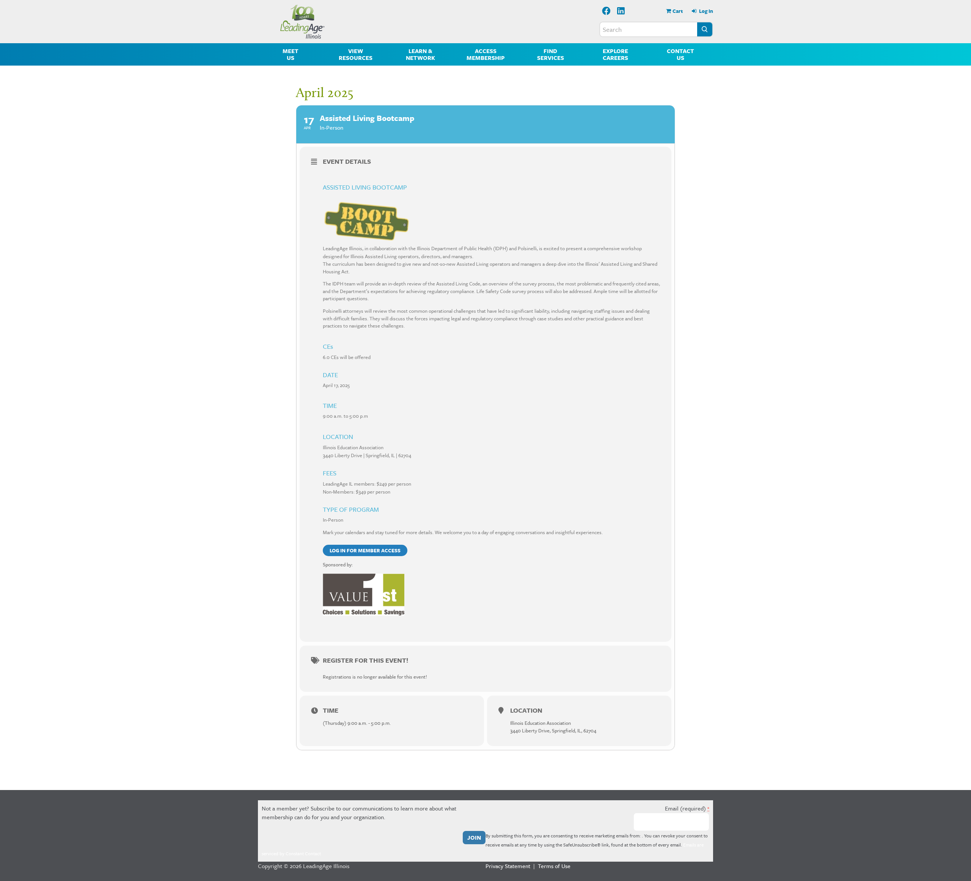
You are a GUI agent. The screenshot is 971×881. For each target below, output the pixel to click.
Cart (677, 11)
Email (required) (687, 808)
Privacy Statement (508, 866)
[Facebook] (606, 11)
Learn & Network (420, 54)
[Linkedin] (621, 11)
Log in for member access (365, 550)
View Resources (355, 54)
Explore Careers (615, 54)
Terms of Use (554, 866)
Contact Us (680, 54)
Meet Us (291, 54)
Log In (705, 11)
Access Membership (486, 54)
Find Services (550, 54)
